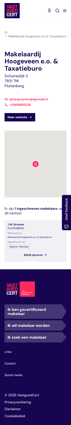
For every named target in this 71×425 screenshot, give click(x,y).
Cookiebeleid (15, 416)
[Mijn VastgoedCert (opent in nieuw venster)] (49, 10)
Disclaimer (13, 409)
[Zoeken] (57, 10)
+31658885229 (20, 105)
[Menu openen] (64, 10)
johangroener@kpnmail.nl (28, 99)
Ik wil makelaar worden (29, 325)
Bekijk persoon (33, 255)
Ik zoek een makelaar (27, 337)
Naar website (17, 117)
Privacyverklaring (18, 402)
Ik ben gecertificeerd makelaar (27, 311)
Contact (10, 363)
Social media (13, 375)
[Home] (6, 32)
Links (8, 352)
